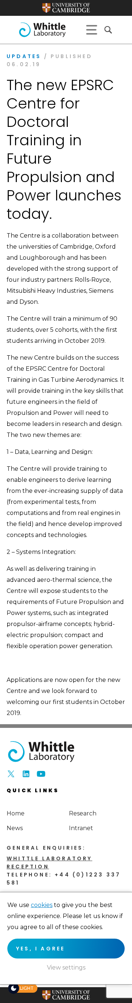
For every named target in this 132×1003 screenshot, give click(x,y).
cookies (41, 904)
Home (16, 813)
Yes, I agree (40, 948)
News (15, 828)
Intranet (81, 828)
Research (82, 813)
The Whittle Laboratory (42, 29)
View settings (66, 967)
